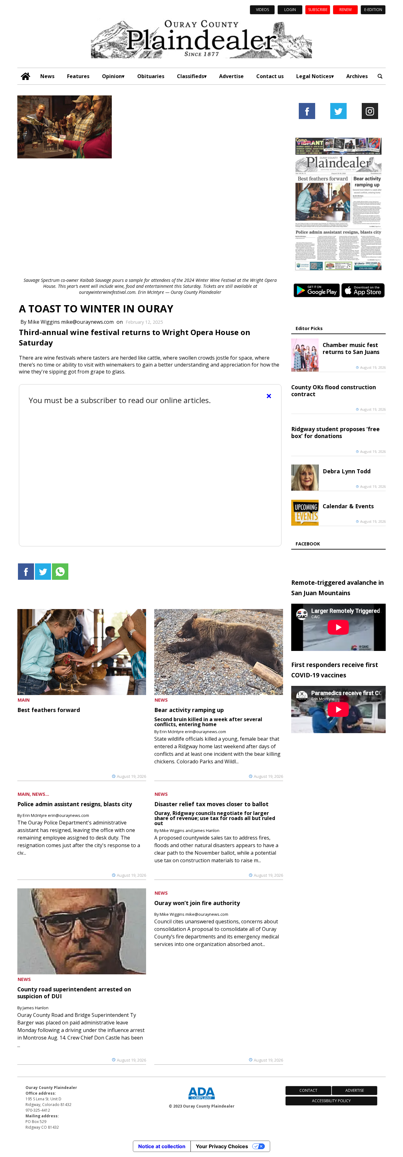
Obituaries (150, 76)
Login (290, 9)
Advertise (231, 76)
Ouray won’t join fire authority (197, 903)
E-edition (373, 9)
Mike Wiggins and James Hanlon (189, 830)
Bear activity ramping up (189, 710)
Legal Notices (313, 76)
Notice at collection (161, 1146)
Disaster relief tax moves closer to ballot (211, 804)
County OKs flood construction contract (333, 390)
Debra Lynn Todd (347, 471)
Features (78, 76)
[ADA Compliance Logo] (201, 1100)
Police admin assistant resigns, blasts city (74, 804)
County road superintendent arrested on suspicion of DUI (74, 992)
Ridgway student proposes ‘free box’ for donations (335, 432)
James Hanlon (35, 1008)
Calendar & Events (348, 506)
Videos (262, 9)
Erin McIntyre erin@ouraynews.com (193, 731)
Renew (345, 9)
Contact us (270, 76)
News (47, 76)
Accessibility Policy (331, 1100)
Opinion (112, 76)
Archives (357, 76)
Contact (308, 1090)
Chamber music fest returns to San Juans (351, 348)
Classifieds (190, 76)
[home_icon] (25, 76)
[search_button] (380, 76)
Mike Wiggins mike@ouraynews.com (71, 321)
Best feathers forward (48, 710)
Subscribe (317, 9)
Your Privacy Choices (222, 1146)
